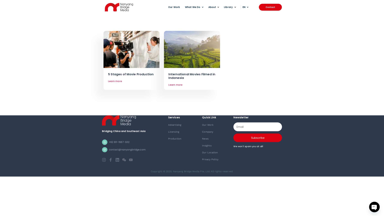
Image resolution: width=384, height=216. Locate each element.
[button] (270, 7)
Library (228, 7)
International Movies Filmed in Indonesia (191, 76)
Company (207, 131)
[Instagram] (104, 160)
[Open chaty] (374, 207)
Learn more (115, 81)
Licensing (173, 131)
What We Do (192, 7)
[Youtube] (131, 160)
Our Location (210, 152)
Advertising (175, 124)
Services (174, 117)
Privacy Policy (210, 159)
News (205, 138)
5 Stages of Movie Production (131, 74)
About (212, 7)
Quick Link (209, 117)
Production (175, 138)
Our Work (174, 7)
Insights (207, 145)
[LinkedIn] (117, 160)
